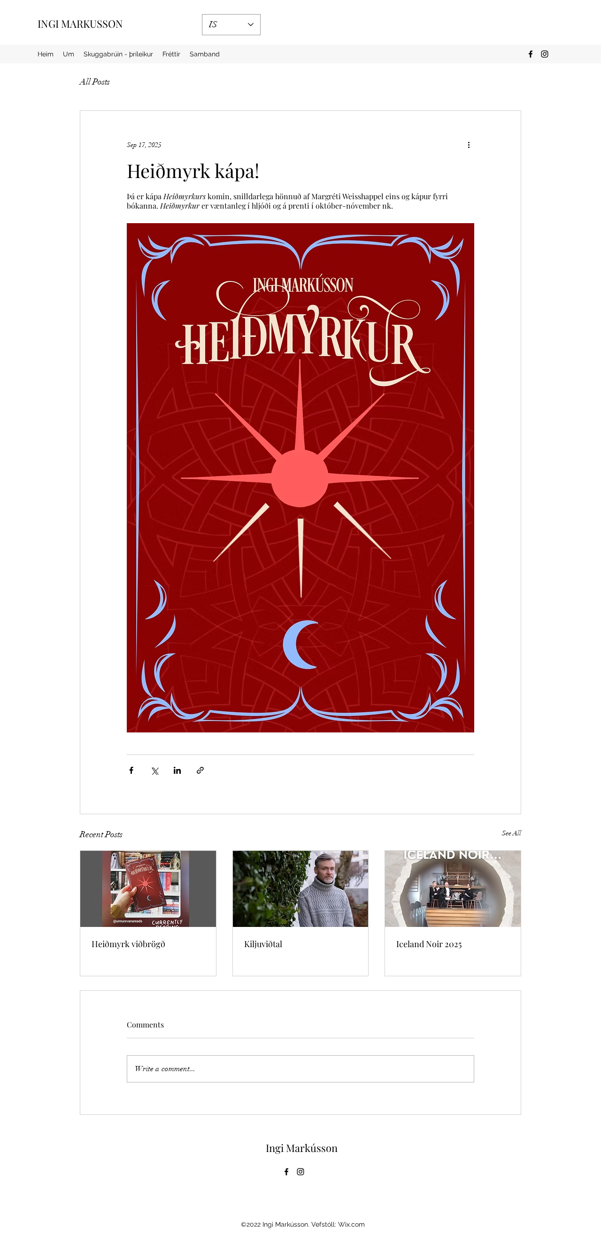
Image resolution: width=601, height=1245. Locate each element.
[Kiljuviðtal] (301, 889)
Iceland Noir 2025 (429, 943)
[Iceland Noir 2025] (453, 889)
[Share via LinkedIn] (177, 770)
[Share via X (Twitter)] (154, 770)
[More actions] (468, 144)
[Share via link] (200, 770)
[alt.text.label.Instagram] (544, 54)
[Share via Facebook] (131, 770)
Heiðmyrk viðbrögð (128, 943)
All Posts (95, 82)
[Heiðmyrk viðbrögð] (148, 889)
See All (511, 833)
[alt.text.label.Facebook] (530, 54)
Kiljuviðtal (263, 943)
